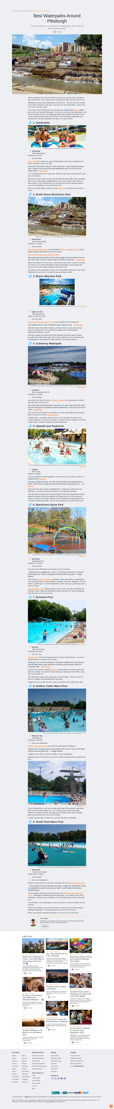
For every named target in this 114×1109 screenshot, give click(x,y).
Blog (17, 10)
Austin (14, 1058)
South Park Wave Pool (76, 883)
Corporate (53, 1063)
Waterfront (62, 188)
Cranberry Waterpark (58, 400)
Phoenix (24, 1063)
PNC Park (64, 249)
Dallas (14, 1068)
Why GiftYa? (54, 1068)
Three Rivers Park (48, 236)
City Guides (22, 10)
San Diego (25, 1074)
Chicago (14, 1063)
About (34, 1075)
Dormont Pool (32, 657)
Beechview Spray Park (35, 589)
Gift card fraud (36, 1080)
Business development (38, 1063)
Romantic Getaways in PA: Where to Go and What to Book (32, 1032)
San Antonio (25, 1071)
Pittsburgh (29, 10)
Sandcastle (32, 161)
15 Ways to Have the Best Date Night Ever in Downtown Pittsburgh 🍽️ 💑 (33, 997)
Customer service (75, 1055)
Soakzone (42, 479)
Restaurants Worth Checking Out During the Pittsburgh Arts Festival (81, 959)
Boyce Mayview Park (35, 322)
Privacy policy (92, 1096)
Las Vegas (15, 1082)
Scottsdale (25, 1079)
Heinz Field (75, 249)
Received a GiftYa (56, 1058)
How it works (54, 1066)
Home (13, 10)
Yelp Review (43, 171)
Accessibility (83, 1096)
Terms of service (75, 1096)
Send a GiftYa (55, 1055)
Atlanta (14, 1055)
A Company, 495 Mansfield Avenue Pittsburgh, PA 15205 (43, 1096)
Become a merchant (37, 1055)
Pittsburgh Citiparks (45, 579)
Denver (14, 1071)
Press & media (36, 1083)
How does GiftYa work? (76, 1061)
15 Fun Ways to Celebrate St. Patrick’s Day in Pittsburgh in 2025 (79, 1030)
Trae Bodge (59, 31)
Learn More (45, 926)
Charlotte (14, 1061)
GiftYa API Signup (37, 1068)
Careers (34, 1086)
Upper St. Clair (49, 322)
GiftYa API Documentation (39, 1066)
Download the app (56, 1061)
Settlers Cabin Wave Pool (36, 746)
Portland (24, 1068)
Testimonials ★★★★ (76, 1058)
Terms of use (66, 1096)
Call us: (76, 1066)
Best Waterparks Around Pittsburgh (41, 10)
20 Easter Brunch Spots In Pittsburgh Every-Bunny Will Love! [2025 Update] (80, 994)
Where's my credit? (75, 1063)
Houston (14, 1074)
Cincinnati (15, 1066)
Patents (99, 1096)
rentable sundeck (52, 415)
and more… (25, 1082)
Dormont (55, 670)
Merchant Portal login (38, 1058)
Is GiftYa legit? (36, 1078)
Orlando (24, 1061)
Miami (23, 1055)
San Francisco (26, 1076)
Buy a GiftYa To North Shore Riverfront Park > (44, 255)
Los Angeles (15, 1079)
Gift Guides (73, 954)
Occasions (54, 1071)
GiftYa (77, 110)
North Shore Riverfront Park (37, 249)
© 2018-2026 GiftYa (17, 1096)
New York (24, 1058)
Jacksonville (15, 1076)
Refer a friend (36, 1061)
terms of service (50, 1101)
